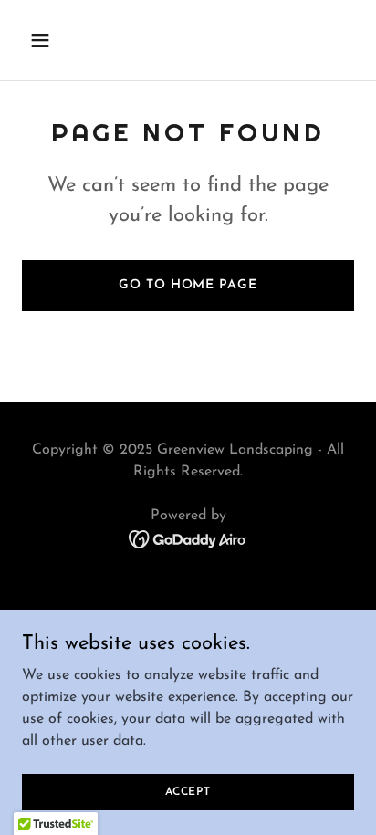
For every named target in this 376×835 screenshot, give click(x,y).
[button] (47, 40)
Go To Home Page (187, 285)
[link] (188, 538)
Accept (188, 791)
